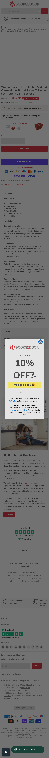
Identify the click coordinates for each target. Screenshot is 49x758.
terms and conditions (19, 410)
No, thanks (24, 393)
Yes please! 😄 (24, 385)
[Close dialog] (40, 342)
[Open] (6, 752)
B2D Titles (13, 401)
